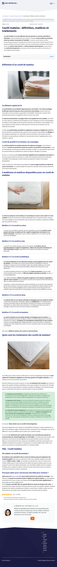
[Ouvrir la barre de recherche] (54, 3)
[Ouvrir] (52, 56)
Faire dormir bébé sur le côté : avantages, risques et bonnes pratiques (20, 499)
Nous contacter (51, 560)
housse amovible (16, 476)
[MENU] (51, 3)
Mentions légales (42, 560)
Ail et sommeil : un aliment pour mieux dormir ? (15, 497)
